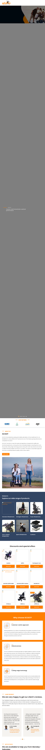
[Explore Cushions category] (36, 526)
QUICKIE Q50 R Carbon (22, 583)
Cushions (32, 534)
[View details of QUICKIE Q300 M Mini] (8, 575)
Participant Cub (37, 563)
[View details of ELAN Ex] (8, 555)
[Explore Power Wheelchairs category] (36, 508)
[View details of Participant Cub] (36, 555)
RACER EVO (36, 583)
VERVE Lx (22, 604)
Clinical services (16, 646)
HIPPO (22, 563)
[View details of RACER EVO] (36, 575)
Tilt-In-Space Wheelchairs (5, 535)
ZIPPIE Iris (36, 604)
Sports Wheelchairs (21, 534)
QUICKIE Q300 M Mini (8, 583)
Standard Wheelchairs (8, 516)
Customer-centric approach (20, 625)
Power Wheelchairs (35, 516)
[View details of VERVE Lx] (22, 596)
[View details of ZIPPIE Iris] (36, 596)
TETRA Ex (8, 604)
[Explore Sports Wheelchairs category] (22, 526)
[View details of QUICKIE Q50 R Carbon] (22, 575)
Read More (8, 566)
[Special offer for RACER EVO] (30, 571)
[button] (18, 416)
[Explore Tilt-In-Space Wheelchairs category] (8, 526)
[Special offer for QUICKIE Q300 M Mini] (2, 571)
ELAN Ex (8, 563)
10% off (32, 592)
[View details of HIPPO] (22, 555)
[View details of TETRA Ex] (8, 596)
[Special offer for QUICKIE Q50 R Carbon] (16, 571)
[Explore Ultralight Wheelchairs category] (22, 508)
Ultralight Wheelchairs (22, 516)
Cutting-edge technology (19, 670)
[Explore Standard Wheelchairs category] (8, 508)
